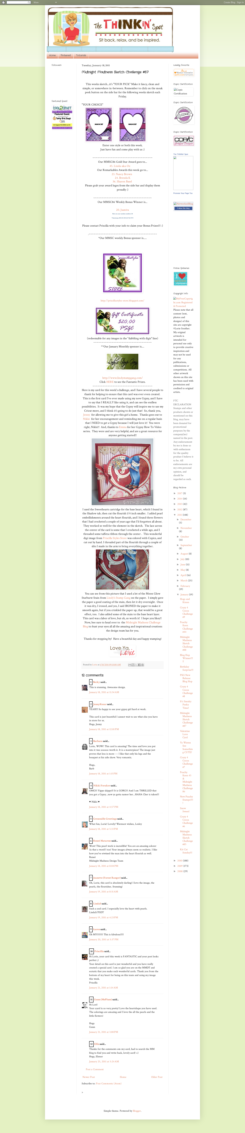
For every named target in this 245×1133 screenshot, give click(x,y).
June (183, 564)
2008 (180, 871)
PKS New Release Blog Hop (186, 678)
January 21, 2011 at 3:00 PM (103, 1032)
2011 (180, 515)
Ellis (96, 1044)
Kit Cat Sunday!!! (186, 851)
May (183, 570)
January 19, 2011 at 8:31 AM (103, 891)
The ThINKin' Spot (180, 154)
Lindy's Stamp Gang (118, 598)
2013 (180, 504)
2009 (180, 866)
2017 (180, 493)
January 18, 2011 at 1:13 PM (103, 773)
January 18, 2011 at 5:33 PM (103, 829)
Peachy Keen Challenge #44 (186, 627)
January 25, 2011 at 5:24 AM (104, 1061)
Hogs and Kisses (185, 600)
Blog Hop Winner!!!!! (186, 658)
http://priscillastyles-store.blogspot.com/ (122, 300)
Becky (96, 682)
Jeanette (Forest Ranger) (107, 878)
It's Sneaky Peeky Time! (185, 705)
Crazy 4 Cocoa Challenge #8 (186, 691)
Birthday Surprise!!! (186, 668)
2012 (180, 509)
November (186, 528)
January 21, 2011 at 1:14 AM (103, 987)
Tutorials (81, 55)
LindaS (97, 903)
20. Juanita (123, 210)
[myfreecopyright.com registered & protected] (183, 306)
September (186, 545)
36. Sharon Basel (122, 181)
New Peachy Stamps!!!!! (186, 800)
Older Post (156, 1077)
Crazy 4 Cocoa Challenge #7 (186, 762)
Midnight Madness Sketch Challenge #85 (186, 838)
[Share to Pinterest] (142, 665)
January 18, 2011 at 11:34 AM (104, 692)
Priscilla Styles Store (115, 538)
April (183, 575)
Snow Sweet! (185, 810)
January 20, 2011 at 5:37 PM (103, 939)
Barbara (97, 741)
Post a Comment (95, 1069)
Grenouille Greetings (105, 819)
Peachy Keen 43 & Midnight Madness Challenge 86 (186, 782)
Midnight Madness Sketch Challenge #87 (186, 719)
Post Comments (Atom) (109, 1083)
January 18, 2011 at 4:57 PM (103, 807)
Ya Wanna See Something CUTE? (186, 747)
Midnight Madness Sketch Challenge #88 (186, 643)
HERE (110, 382)
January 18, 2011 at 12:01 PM (104, 729)
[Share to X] (136, 665)
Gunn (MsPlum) (103, 999)
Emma (122, 427)
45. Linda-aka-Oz (120, 166)
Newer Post (88, 1077)
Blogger (137, 1111)
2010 (180, 860)
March (184, 580)
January (184, 594)
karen (96, 929)
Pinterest (66, 55)
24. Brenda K (122, 178)
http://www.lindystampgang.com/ (122, 378)
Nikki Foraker (101, 785)
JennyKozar (100, 704)
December (185, 519)
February (185, 586)
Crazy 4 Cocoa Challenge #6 (186, 821)
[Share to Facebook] (139, 665)
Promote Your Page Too (182, 193)
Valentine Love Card (185, 734)
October (184, 536)
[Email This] (130, 665)
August (184, 553)
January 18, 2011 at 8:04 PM (103, 866)
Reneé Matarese (102, 841)
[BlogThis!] (133, 665)
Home (52, 55)
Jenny (86, 415)
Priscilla (99, 951)
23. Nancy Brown (123, 174)
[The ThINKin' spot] (183, 189)
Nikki (86, 419)
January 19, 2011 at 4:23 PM (103, 917)
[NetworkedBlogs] (183, 207)
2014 (180, 498)
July (182, 559)
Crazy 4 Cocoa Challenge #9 (186, 612)
